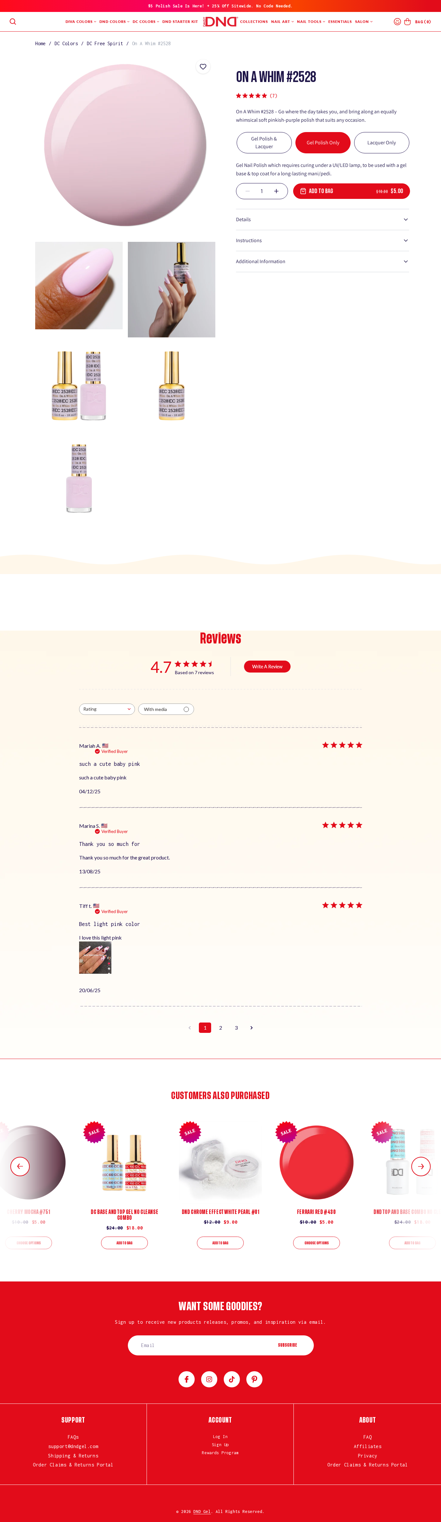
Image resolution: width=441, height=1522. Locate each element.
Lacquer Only (381, 142)
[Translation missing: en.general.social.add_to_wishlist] (203, 66)
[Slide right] (421, 1166)
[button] (13, 21)
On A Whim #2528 (151, 43)
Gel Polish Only (323, 142)
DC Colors (66, 43)
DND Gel (201, 1511)
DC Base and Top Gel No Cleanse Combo (124, 1215)
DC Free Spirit (105, 43)
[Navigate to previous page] (189, 1028)
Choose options (28, 1243)
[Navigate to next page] (251, 1028)
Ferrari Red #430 (316, 1212)
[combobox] (107, 709)
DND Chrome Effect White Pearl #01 (221, 1212)
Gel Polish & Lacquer (264, 142)
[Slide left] (20, 1166)
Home (40, 43)
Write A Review (267, 666)
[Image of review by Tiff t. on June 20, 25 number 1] (95, 957)
